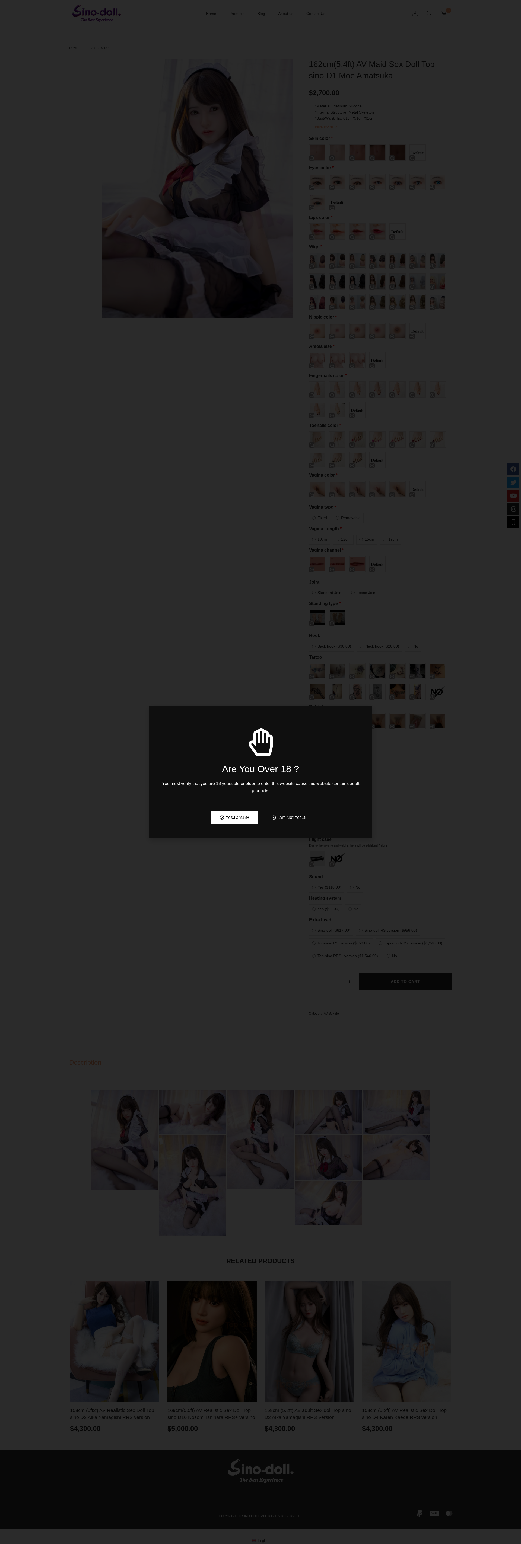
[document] (260, 772)
